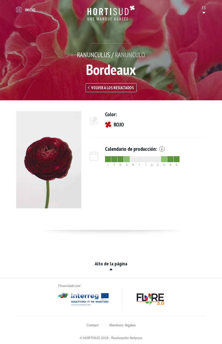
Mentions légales (122, 325)
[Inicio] (111, 13)
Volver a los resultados (112, 87)
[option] (48, 159)
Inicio (30, 9)
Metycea (136, 338)
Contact (92, 325)
